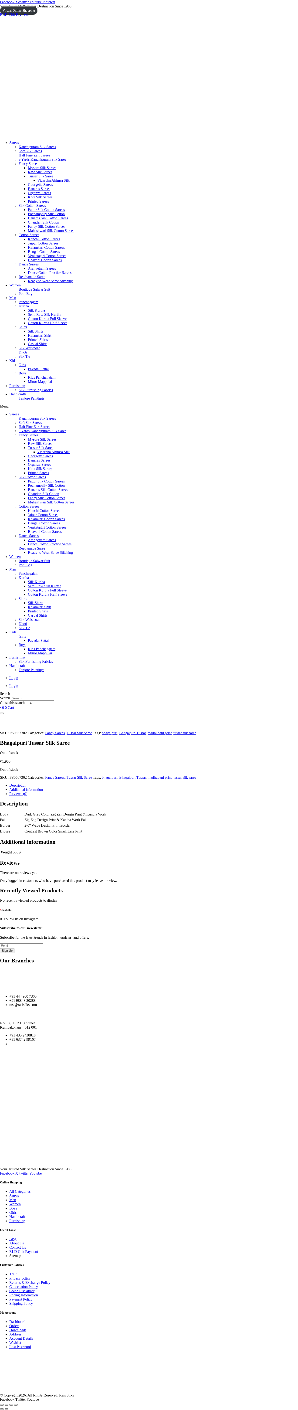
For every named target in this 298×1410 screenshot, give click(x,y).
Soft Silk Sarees (30, 151)
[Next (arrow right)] (6, 1409)
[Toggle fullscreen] (6, 1405)
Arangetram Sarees (42, 268)
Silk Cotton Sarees (32, 205)
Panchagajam (28, 302)
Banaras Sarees (39, 189)
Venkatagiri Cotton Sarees (47, 256)
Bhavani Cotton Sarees (45, 260)
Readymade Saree (32, 277)
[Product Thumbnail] (2, 713)
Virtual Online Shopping (19, 10)
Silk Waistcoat (29, 348)
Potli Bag (25, 294)
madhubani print (160, 733)
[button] (149, 406)
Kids (12, 361)
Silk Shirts (35, 331)
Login (13, 678)
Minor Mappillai (40, 382)
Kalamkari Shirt (39, 335)
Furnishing (17, 386)
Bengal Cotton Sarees (44, 252)
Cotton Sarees (29, 235)
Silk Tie (24, 356)
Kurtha (24, 306)
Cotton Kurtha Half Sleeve (47, 323)
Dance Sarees (29, 264)
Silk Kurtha (36, 310)
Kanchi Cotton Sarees (44, 239)
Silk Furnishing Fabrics (36, 390)
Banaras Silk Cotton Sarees (48, 218)
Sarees (14, 143)
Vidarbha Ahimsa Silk (53, 180)
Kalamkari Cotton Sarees (46, 247)
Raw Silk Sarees (40, 172)
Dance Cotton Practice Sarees (49, 273)
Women (15, 285)
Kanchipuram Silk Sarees (37, 147)
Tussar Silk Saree (40, 176)
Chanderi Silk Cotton (43, 222)
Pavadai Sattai (38, 369)
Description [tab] (17, 785)
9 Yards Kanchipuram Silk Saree (42, 159)
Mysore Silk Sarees (42, 168)
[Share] (11, 1405)
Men (12, 298)
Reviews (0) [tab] (18, 794)
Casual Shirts (37, 344)
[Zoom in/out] (2, 1405)
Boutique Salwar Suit (34, 289)
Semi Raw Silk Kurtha (44, 314)
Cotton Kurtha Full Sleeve (47, 319)
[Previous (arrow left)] (2, 1409)
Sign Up (7, 950)
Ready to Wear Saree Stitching (50, 281)
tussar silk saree (184, 733)
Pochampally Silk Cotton (46, 214)
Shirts (23, 327)
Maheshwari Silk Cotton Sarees (51, 231)
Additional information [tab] (26, 790)
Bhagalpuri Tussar (132, 733)
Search (5, 698)
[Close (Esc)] (16, 1405)
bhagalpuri (109, 733)
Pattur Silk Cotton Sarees (46, 210)
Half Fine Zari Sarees (34, 155)
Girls (22, 365)
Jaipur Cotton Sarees (43, 243)
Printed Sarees (38, 201)
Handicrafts (17, 394)
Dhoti (23, 352)
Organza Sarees (39, 193)
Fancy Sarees (28, 164)
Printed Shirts (38, 340)
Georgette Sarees (40, 185)
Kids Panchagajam (41, 377)
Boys (22, 373)
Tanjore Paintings (31, 398)
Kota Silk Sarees (40, 197)
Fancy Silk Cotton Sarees (46, 226)
